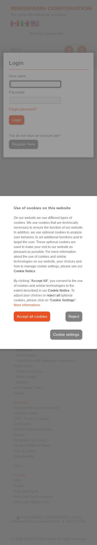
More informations (27, 305)
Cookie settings (66, 334)
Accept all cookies (32, 316)
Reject (73, 316)
